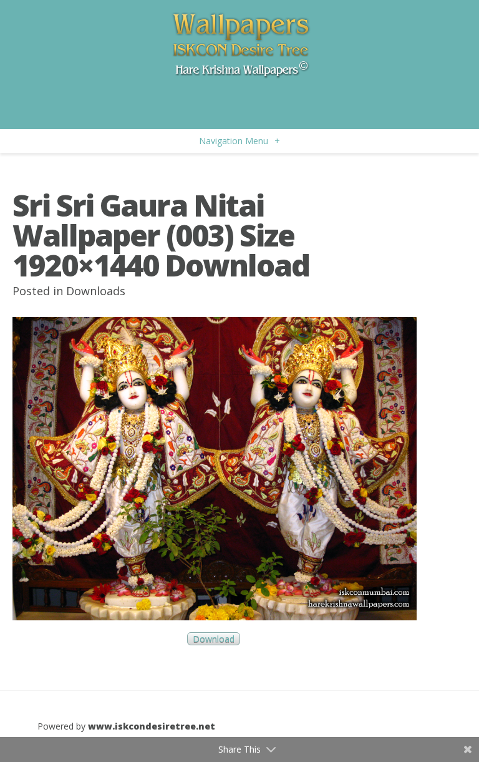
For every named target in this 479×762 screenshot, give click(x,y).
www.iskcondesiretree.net (151, 726)
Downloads (95, 290)
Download (214, 639)
